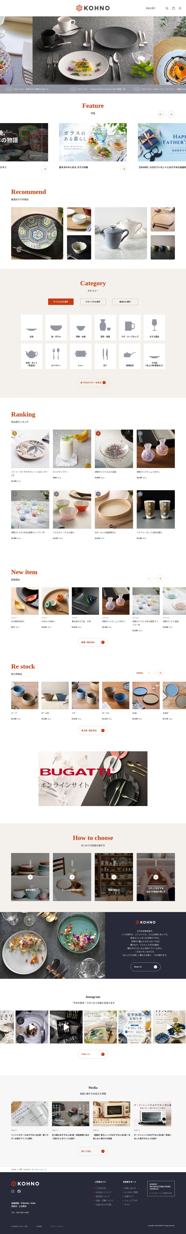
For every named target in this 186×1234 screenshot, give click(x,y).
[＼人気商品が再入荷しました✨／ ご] (147, 1027)
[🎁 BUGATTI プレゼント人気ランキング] (44, 1027)
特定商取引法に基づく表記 (19, 1226)
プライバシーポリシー (57, 1226)
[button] (160, 114)
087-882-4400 (22, 1212)
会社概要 (39, 1226)
